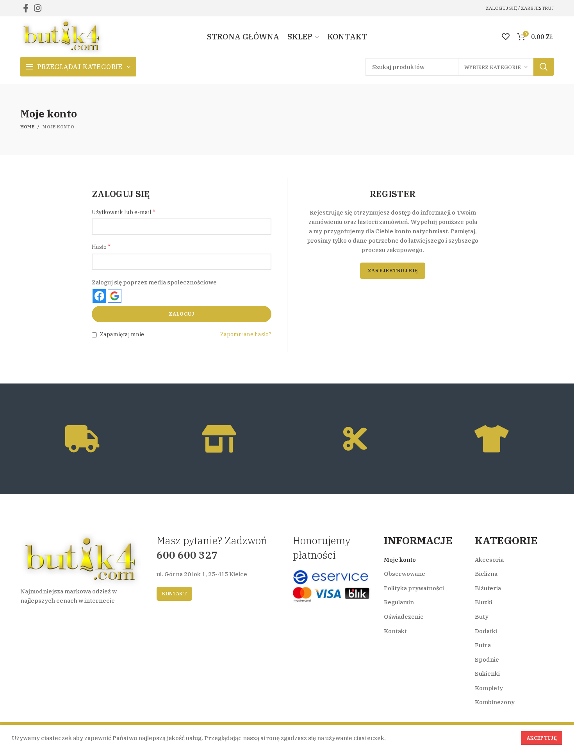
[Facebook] (25, 8)
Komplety (489, 688)
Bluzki (483, 602)
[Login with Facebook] (99, 296)
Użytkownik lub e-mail (123, 212)
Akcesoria (489, 559)
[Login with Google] (114, 296)
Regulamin (399, 602)
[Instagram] (37, 8)
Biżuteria (488, 588)
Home (27, 127)
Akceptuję (542, 738)
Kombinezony (495, 702)
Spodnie (487, 659)
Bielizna (486, 573)
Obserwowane (404, 573)
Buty (481, 616)
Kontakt (174, 594)
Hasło (101, 246)
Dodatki (486, 631)
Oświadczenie (404, 616)
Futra (483, 645)
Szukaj (543, 67)
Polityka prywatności (414, 588)
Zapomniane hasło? (245, 334)
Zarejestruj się (393, 270)
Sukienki (487, 673)
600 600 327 (187, 554)
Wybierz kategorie (492, 67)
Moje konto (400, 559)
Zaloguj (181, 314)
